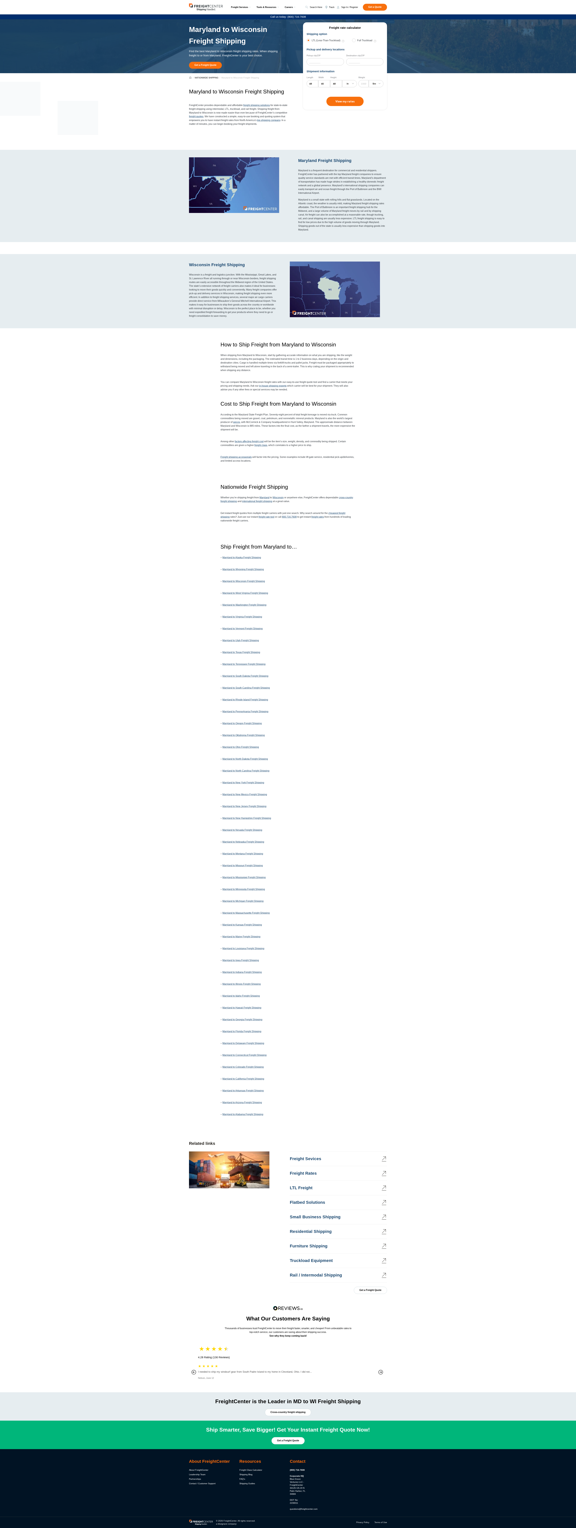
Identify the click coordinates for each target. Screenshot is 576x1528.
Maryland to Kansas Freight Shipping (242, 924)
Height (333, 77)
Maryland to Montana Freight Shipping (242, 853)
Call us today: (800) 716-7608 (288, 16)
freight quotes (196, 116)
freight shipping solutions (256, 105)
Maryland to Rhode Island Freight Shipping (245, 699)
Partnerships (195, 1479)
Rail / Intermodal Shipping (316, 1275)
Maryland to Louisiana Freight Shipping (243, 948)
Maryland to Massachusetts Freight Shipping (246, 913)
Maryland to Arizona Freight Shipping (242, 1102)
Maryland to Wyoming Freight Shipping (243, 569)
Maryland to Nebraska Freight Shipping (243, 842)
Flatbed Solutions (307, 1202)
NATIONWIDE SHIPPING (206, 77)
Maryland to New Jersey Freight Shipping (244, 806)
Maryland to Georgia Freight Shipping (242, 1019)
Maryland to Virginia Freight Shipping (242, 616)
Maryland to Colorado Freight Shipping (243, 1067)
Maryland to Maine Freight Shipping (241, 936)
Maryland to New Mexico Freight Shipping (244, 794)
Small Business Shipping (315, 1217)
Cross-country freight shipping (288, 1412)
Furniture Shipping (308, 1246)
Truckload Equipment (311, 1260)
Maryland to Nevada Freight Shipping (242, 830)
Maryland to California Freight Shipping (243, 1079)
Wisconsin (278, 497)
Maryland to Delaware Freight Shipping (243, 1043)
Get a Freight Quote (205, 65)
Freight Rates (303, 1173)
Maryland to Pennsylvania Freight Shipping (245, 711)
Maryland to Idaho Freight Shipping (241, 996)
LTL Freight (301, 1187)
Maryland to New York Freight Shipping (243, 782)
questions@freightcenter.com (304, 1509)
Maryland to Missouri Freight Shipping (242, 865)
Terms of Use (380, 1522)
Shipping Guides (247, 1483)
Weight (361, 77)
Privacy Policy (362, 1522)
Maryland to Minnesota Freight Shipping (243, 889)
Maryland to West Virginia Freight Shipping (245, 593)
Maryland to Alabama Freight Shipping (242, 1114)
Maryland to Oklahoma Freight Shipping (243, 735)
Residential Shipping (311, 1231)
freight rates (317, 517)
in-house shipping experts (272, 386)
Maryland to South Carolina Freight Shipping (246, 688)
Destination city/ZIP (355, 55)
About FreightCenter (198, 1470)
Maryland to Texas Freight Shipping (241, 652)
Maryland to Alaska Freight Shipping (241, 557)
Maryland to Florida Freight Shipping (241, 1031)
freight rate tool (266, 517)
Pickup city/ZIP (314, 55)
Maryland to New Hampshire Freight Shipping (246, 818)
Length (310, 77)
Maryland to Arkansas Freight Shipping (243, 1090)
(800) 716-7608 (297, 1470)
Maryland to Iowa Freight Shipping (240, 960)
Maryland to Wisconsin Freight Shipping (243, 581)
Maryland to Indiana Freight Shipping (242, 972)
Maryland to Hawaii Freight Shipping (241, 1007)
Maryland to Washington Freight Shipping (244, 605)
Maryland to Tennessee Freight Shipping (244, 664)
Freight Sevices (305, 1158)
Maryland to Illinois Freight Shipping (241, 984)
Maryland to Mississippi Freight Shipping (244, 877)
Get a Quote (375, 7)
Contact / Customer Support (202, 1483)
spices (236, 422)
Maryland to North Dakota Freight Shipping (245, 759)
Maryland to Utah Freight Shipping (240, 640)
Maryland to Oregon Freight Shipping (242, 723)
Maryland (264, 497)
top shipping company (268, 120)
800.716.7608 (289, 517)
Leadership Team (197, 1474)
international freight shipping (257, 501)
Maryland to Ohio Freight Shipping (240, 747)
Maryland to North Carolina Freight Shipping (245, 770)
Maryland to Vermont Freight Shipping (242, 628)
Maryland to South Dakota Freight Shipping (245, 676)
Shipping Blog (245, 1474)
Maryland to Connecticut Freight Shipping (244, 1055)
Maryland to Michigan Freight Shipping (243, 901)
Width (321, 77)
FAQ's (242, 1479)
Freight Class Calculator (250, 1470)
